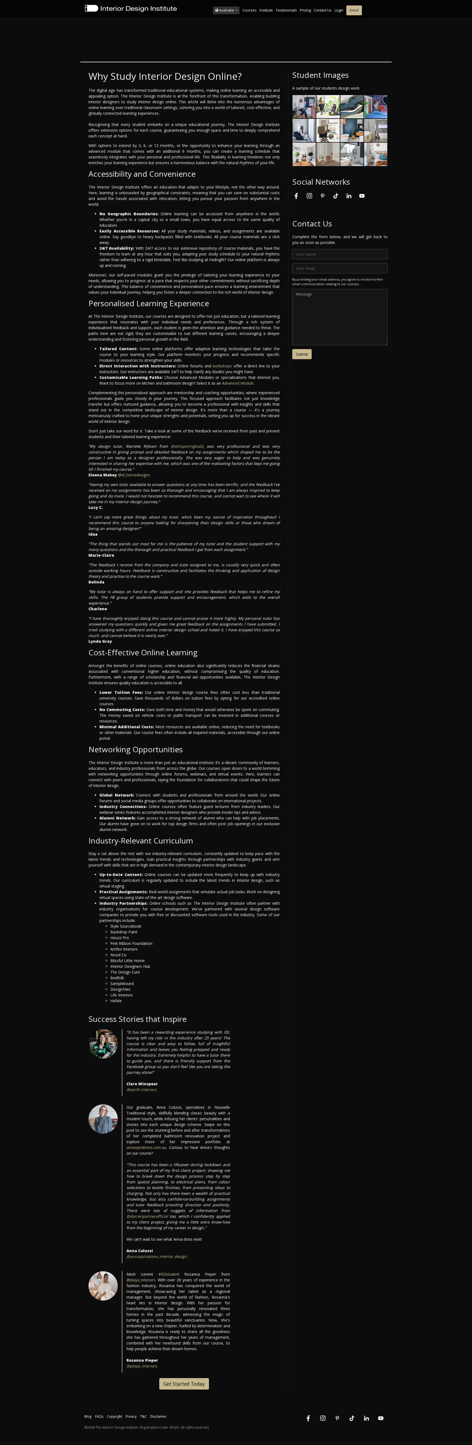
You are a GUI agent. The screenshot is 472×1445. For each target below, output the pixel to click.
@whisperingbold (187, 446)
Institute (266, 10)
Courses (249, 10)
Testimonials (286, 10)
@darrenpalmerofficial (147, 1216)
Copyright (114, 1416)
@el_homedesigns (134, 474)
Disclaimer (158, 1416)
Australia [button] (226, 10)
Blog (88, 1416)
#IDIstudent (168, 1274)
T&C (143, 1416)
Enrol (354, 10)
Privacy (131, 1416)
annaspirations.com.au (146, 1147)
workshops (222, 365)
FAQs (99, 1416)
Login (339, 10)
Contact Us (323, 10)
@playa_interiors (140, 1279)
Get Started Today (184, 1384)
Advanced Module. (238, 383)
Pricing (305, 10)
